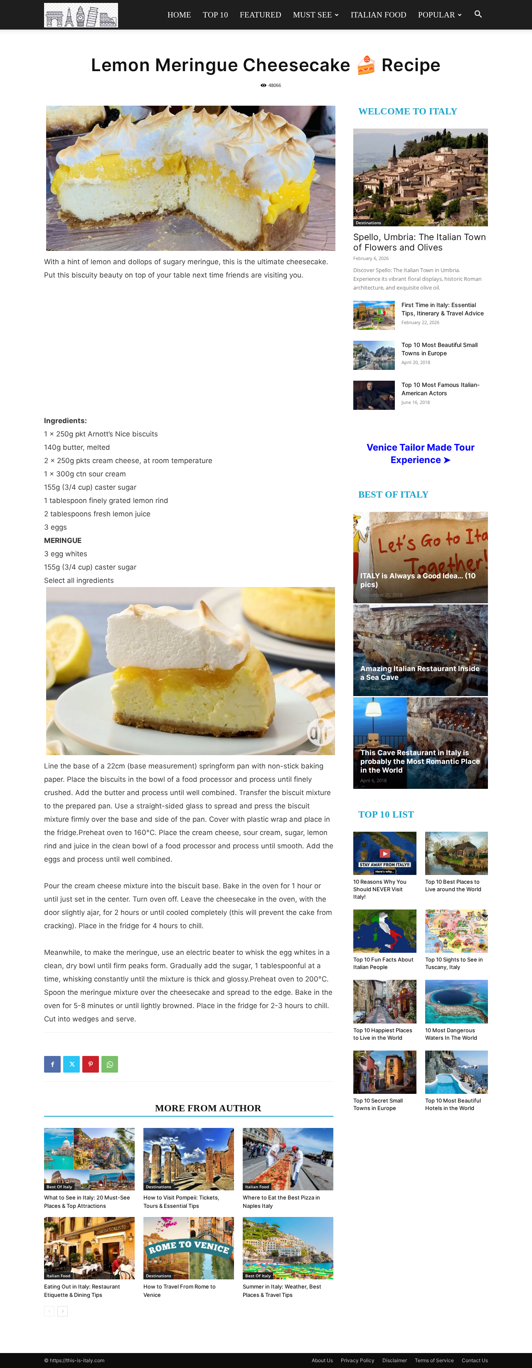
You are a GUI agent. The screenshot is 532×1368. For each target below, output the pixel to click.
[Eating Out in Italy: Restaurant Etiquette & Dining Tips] (89, 1248)
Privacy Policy (357, 1360)
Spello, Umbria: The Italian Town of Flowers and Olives (419, 242)
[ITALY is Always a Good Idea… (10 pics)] (420, 557)
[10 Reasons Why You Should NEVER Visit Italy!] (384, 853)
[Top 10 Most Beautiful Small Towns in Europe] (374, 355)
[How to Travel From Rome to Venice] (188, 1248)
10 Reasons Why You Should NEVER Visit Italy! (379, 889)
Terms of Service (434, 1360)
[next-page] (62, 1311)
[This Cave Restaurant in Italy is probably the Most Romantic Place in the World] (420, 743)
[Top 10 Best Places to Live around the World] (456, 853)
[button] (478, 15)
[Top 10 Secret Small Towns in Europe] (384, 1072)
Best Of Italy (59, 1187)
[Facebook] (52, 1064)
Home (179, 14)
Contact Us (475, 1360)
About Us (322, 1360)
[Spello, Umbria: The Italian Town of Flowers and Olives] (420, 177)
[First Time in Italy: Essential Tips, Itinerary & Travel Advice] (374, 315)
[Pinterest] (90, 1064)
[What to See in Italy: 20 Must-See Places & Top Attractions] (89, 1159)
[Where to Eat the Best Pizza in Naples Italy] (288, 1159)
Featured (260, 14)
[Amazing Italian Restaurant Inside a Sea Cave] (420, 650)
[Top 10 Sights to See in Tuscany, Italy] (456, 931)
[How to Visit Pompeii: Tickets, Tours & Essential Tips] (188, 1159)
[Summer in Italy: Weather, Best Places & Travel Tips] (288, 1248)
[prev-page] (49, 1311)
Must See (312, 14)
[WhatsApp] (109, 1064)
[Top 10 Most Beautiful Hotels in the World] (456, 1072)
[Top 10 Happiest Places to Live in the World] (384, 1001)
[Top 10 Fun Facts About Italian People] (384, 931)
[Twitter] (71, 1064)
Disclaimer (394, 1360)
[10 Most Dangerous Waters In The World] (456, 1001)
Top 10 (215, 14)
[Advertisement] (188, 344)
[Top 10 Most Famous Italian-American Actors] (374, 395)
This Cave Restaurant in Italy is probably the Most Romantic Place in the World (420, 761)
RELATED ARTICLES (97, 1108)
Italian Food (378, 14)
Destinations (158, 1187)
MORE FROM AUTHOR (208, 1108)
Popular (436, 14)
